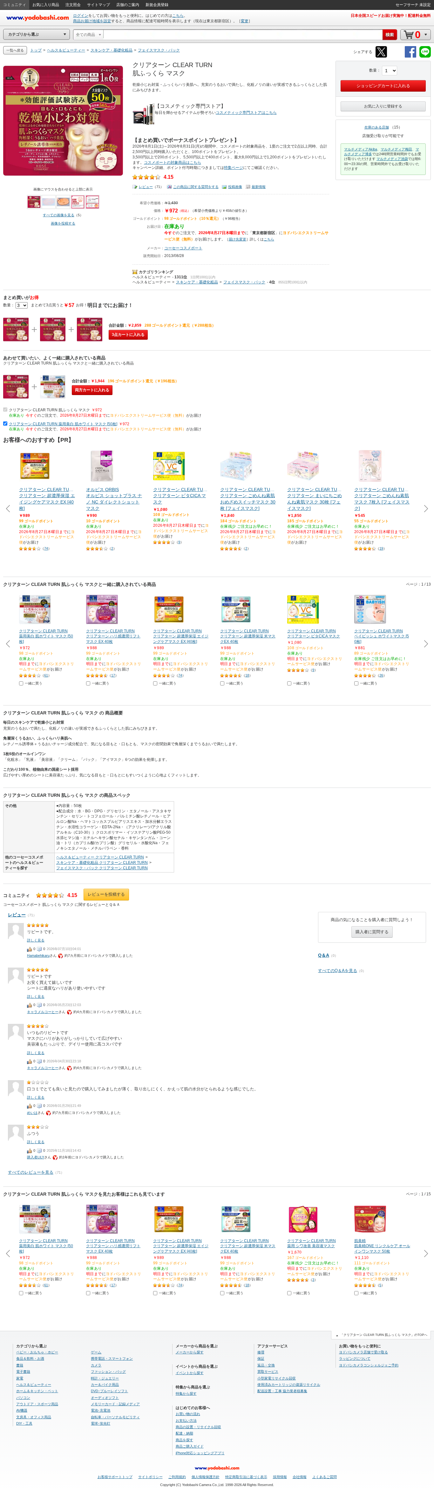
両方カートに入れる (92, 390)
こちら (178, 15)
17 (113, 675)
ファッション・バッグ (108, 1371)
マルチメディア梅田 (396, 149)
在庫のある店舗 (376, 127)
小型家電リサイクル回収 (276, 1378)
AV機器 (21, 1410)
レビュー (146, 187)
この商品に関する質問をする (196, 187)
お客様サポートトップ (115, 1477)
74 (46, 548)
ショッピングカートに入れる (383, 85)
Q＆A (323, 955)
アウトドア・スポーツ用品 (37, 1404)
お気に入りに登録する (383, 106)
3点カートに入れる (128, 334)
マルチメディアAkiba (360, 149)
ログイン (80, 15)
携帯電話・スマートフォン (112, 1358)
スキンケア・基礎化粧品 (197, 282)
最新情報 (259, 187)
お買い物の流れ (188, 1414)
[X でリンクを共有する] (381, 56)
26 (381, 675)
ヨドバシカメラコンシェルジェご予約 (368, 1365)
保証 (260, 1358)
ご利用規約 (177, 1477)
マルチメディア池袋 (392, 159)
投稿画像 (235, 187)
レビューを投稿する (106, 894)
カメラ (96, 1365)
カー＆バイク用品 (105, 1384)
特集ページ (233, 167)
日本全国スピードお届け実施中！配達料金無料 (391, 15)
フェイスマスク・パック (244, 282)
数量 (373, 70)
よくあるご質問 (324, 1477)
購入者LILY (35, 1157)
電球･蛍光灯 (100, 1423)
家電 (19, 1378)
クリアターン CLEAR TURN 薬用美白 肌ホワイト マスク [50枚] (63, 424)
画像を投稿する (63, 223)
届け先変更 (237, 239)
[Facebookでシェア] (410, 56)
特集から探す (186, 1393)
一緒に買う (33, 683)
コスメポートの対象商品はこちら (172, 162)
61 (46, 675)
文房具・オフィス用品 (33, 1417)
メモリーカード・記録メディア (115, 1404)
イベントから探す (190, 1373)
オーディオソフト (105, 1398)
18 (247, 675)
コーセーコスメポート (183, 248)
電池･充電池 (100, 1410)
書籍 (19, 1365)
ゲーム (96, 1352)
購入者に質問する (372, 931)
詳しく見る (35, 940)
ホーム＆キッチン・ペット (37, 1391)
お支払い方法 (186, 1420)
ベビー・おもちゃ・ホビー (37, 1352)
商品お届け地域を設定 (92, 21)
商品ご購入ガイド (190, 1446)
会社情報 (300, 1477)
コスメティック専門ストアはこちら (246, 112)
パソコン (23, 1398)
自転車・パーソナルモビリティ (115, 1417)
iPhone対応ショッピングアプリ (200, 1453)
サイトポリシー (150, 1477)
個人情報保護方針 (206, 1477)
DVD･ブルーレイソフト (109, 1391)
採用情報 (280, 1477)
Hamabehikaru (38, 955)
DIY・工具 (24, 1423)
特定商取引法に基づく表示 (246, 1477)
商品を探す (184, 1440)
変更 (244, 21)
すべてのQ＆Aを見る (337, 970)
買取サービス (267, 1371)
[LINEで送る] (425, 56)
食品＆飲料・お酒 (30, 1358)
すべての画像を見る (58, 215)
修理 (260, 1352)
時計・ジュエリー (105, 1378)
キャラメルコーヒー (42, 1012)
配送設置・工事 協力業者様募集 (282, 1391)
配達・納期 (184, 1433)
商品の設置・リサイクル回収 (198, 1427)
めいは (32, 1113)
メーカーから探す (190, 1352)
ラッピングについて (354, 1358)
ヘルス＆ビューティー (151, 277)
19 (381, 548)
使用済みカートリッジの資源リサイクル (288, 1384)
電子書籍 (23, 1371)
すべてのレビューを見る (30, 1172)
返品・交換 (266, 1365)
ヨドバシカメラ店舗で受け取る (363, 1352)
